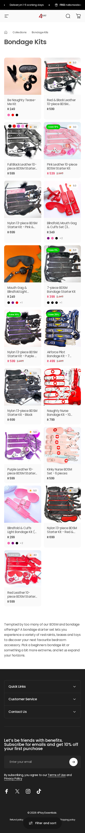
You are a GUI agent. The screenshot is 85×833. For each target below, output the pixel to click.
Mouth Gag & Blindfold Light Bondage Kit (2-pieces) (19, 294)
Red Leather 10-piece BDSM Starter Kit (21, 596)
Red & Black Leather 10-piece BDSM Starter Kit (61, 104)
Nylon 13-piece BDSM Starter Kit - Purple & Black (22, 356)
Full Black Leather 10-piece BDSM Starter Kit (21, 168)
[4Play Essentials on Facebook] (6, 791)
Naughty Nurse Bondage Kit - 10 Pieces (58, 415)
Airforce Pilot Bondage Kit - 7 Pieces (58, 356)
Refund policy (16, 819)
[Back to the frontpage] (5, 32)
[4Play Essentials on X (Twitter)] (17, 791)
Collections (20, 32)
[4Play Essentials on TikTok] (38, 791)
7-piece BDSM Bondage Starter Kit (61, 290)
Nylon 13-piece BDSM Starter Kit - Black (22, 413)
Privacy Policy (13, 778)
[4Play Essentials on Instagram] (28, 791)
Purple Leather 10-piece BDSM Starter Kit (21, 473)
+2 (61, 238)
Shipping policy (67, 819)
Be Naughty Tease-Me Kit (21, 102)
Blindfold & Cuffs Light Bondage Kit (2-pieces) (22, 532)
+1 (21, 302)
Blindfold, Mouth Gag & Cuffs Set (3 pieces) (62, 227)
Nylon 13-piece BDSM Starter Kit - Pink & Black (22, 227)
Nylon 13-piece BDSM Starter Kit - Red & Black (62, 532)
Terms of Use (57, 775)
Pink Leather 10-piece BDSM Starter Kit (62, 166)
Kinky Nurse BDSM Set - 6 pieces (59, 471)
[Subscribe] (73, 762)
